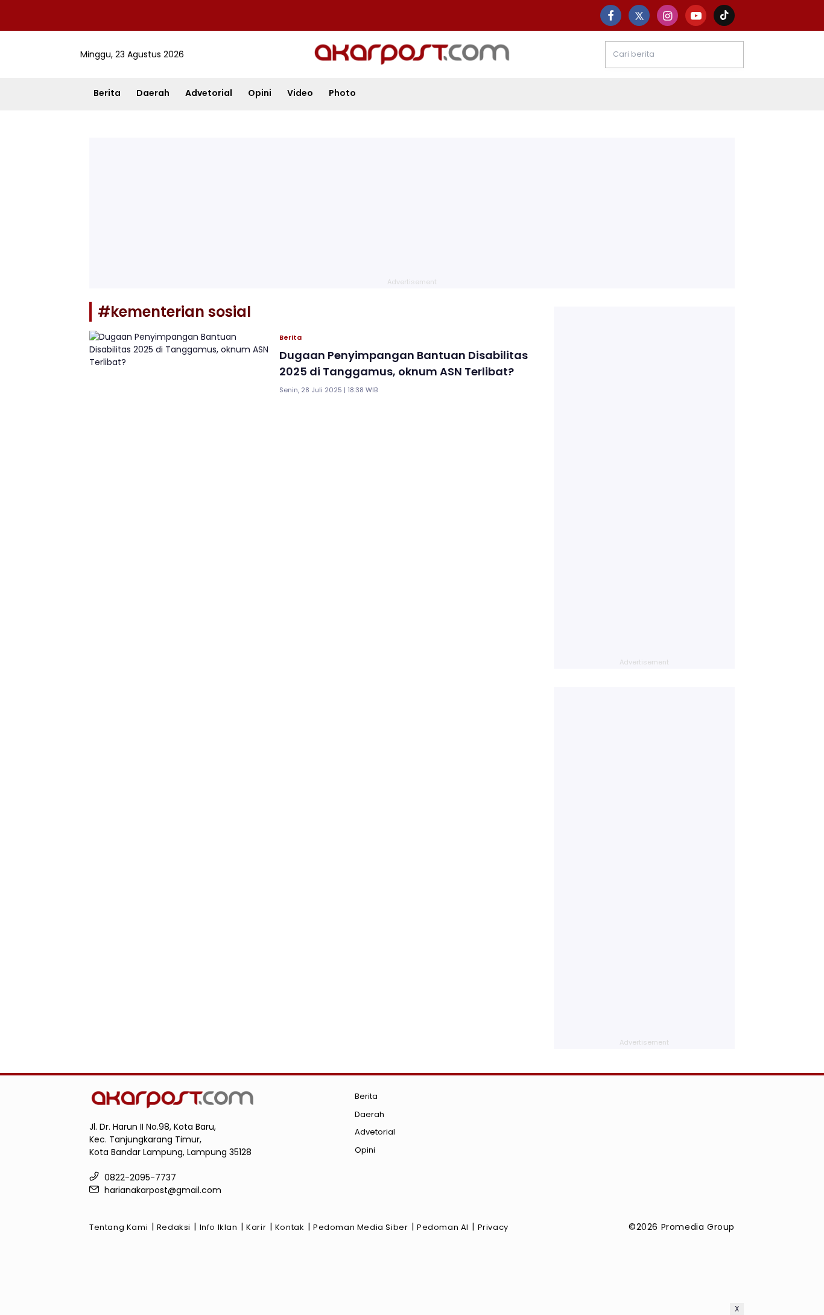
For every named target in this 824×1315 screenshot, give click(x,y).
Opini (259, 93)
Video (300, 93)
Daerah (153, 93)
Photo (342, 93)
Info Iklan (219, 1227)
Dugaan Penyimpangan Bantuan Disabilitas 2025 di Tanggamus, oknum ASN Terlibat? (403, 363)
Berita (107, 93)
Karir (256, 1227)
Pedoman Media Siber (360, 1227)
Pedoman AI (443, 1227)
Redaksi (174, 1227)
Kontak (290, 1227)
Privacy (493, 1227)
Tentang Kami (118, 1227)
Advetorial (208, 93)
